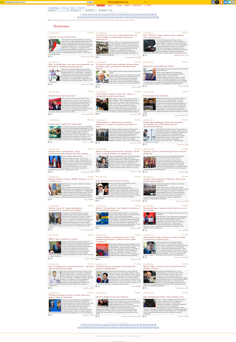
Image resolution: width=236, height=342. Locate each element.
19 (124, 15)
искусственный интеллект (79, 20)
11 (101, 15)
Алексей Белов (85, 172)
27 (147, 15)
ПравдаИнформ (54, 8)
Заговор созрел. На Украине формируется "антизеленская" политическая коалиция (66, 209)
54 (143, 17)
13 (107, 15)
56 (149, 17)
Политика (81, 8)
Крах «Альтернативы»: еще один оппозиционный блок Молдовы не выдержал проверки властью (71, 65)
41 (107, 17)
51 (135, 17)
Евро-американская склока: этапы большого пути (163, 297)
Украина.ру (133, 114)
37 (95, 17)
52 (138, 17)
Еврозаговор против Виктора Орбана (158, 66)
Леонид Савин (85, 114)
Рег (145, 2)
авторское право (93, 20)
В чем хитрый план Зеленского (156, 96)
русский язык (124, 20)
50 (132, 17)
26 (144, 15)
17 (118, 15)
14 (110, 15)
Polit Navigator (85, 56)
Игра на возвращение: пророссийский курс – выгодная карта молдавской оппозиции (71, 267)
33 (84, 17)
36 (93, 17)
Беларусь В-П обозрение (129, 316)
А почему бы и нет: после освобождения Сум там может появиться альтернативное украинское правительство (116, 37)
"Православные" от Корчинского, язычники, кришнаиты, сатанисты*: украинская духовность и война (116, 124)
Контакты (137, 5)
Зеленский (111, 20)
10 (99, 15)
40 (104, 17)
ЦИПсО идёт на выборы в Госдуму (63, 239)
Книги (127, 5)
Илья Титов (86, 142)
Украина (116, 20)
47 (124, 17)
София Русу (133, 171)
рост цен (69, 20)
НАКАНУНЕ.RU (179, 55)
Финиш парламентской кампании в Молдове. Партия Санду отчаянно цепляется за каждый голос (117, 152)
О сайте (147, 5)
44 (115, 17)
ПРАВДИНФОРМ (118, 2)
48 (126, 17)
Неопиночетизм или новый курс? (62, 96)
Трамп (100, 20)
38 (98, 17)
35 (90, 17)
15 (113, 15)
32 (81, 17)
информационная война (59, 20)
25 (141, 15)
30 (155, 15)
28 (149, 15)
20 (127, 15)
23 (135, 15)
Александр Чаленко (131, 57)
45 (118, 17)
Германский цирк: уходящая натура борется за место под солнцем (165, 209)
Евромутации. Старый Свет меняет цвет (65, 124)
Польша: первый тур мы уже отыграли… (113, 297)
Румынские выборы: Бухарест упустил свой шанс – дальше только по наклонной (70, 296)
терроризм (131, 20)
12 (104, 15)
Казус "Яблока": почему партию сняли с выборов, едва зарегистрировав (163, 36)
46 (121, 17)
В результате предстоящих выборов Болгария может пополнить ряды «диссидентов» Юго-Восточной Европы (117, 66)
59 (158, 17)
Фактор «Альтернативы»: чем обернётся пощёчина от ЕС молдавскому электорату (118, 209)
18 (121, 15)
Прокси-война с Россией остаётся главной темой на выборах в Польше (164, 267)
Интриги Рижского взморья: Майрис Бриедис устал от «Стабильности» (71, 180)
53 (141, 17)
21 (130, 15)
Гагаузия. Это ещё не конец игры (62, 37)
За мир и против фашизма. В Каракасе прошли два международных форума (164, 180)
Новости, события (69, 8)
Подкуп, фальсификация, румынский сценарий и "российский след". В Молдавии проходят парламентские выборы (163, 124)
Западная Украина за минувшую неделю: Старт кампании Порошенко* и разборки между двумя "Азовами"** (116, 239)
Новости (101, 5)
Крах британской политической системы (112, 181)
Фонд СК (134, 87)
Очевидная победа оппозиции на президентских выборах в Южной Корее (115, 267)
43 (112, 17)
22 (132, 15)
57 (152, 17)
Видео (110, 5)
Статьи (119, 5)
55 (146, 17)
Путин (105, 20)
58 (155, 17)
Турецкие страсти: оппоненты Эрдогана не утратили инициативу (164, 152)
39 (101, 17)
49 (129, 17)
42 (110, 17)
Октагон (87, 258)
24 (138, 15)
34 (87, 17)
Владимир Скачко (179, 257)
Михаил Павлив (179, 115)
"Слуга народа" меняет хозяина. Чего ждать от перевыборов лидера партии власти (115, 95)
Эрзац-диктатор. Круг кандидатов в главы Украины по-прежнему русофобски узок (164, 238)
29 (152, 15)
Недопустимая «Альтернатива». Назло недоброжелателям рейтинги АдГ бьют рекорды (68, 152)
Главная (90, 5)
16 (116, 15)
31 (78, 17)
